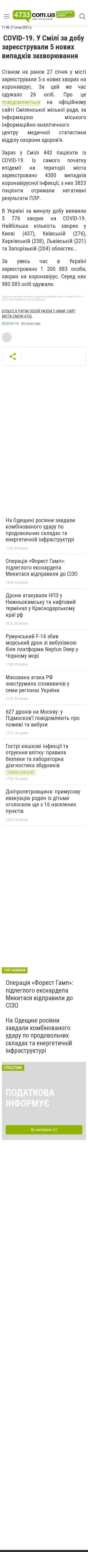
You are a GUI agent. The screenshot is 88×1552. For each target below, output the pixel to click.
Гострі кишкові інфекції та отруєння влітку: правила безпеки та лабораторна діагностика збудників (37, 756)
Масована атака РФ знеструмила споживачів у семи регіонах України (37, 683)
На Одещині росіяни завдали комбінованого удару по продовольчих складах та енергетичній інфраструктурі (40, 530)
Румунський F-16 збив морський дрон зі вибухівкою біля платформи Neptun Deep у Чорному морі (42, 646)
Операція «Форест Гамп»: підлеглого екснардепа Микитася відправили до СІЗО (42, 567)
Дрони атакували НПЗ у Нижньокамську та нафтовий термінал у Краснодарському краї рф (41, 605)
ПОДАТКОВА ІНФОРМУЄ (30, 1098)
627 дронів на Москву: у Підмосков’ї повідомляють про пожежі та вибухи (43, 718)
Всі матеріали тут (44, 1129)
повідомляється (21, 102)
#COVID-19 (10, 324)
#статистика (30, 324)
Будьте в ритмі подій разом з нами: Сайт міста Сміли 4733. (39, 314)
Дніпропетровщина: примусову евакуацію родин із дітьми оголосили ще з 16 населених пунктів (43, 801)
